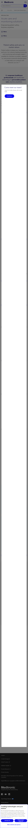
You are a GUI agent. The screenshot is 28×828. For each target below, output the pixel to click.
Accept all (7, 820)
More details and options (14, 824)
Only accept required (21, 820)
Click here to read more (6, 817)
